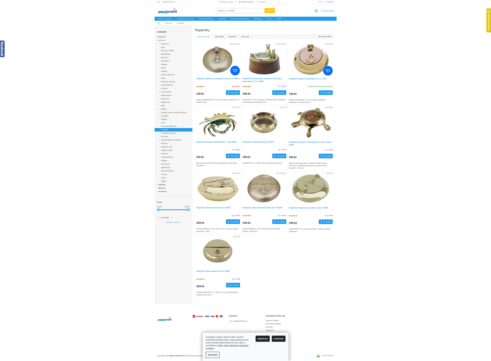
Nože (163, 105)
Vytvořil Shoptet (328, 355)
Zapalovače (165, 167)
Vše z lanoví (165, 164)
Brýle (163, 47)
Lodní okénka (166, 92)
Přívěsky (164, 143)
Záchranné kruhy (167, 171)
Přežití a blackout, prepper (171, 140)
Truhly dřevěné (167, 157)
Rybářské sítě (166, 147)
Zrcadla (164, 174)
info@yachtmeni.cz (240, 321)
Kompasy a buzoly (168, 81)
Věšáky (163, 181)
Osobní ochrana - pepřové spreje (173, 112)
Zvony (163, 178)
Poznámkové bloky (168, 133)
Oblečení (161, 37)
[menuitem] (164, 19)
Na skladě (166, 217)
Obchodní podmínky (246, 2)
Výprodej (161, 188)
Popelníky (165, 129)
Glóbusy (164, 64)
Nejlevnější (219, 36)
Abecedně (245, 36)
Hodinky (164, 71)
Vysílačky (161, 184)
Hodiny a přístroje (168, 74)
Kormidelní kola (167, 85)
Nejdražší (232, 36)
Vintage (164, 160)
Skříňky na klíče (167, 150)
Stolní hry (164, 153)
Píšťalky (164, 119)
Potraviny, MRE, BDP (168, 126)
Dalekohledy (165, 54)
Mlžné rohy (165, 99)
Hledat (270, 10)
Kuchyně (164, 88)
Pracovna (164, 136)
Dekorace (164, 57)
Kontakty (263, 2)
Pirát (163, 123)
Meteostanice (166, 95)
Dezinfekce (165, 61)
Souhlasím (279, 338)
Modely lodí (165, 102)
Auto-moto (165, 44)
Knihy (163, 78)
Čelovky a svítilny (167, 50)
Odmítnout (263, 338)
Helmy (163, 68)
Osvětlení (164, 116)
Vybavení (161, 40)
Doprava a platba (226, 2)
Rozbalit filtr (172, 222)
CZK (319, 2)
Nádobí (163, 109)
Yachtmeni (162, 191)
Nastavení (212, 354)
